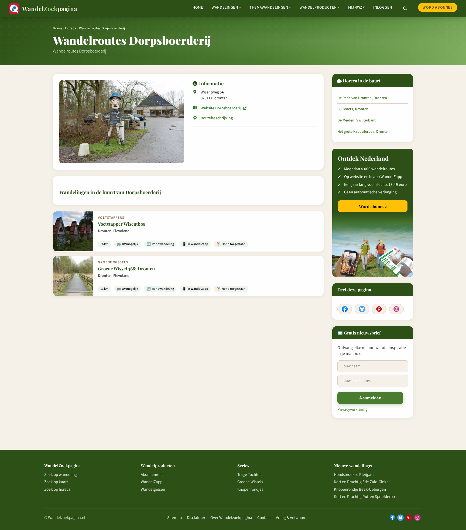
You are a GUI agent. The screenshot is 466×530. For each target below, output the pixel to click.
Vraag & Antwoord (291, 518)
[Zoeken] (405, 8)
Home (198, 7)
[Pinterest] (379, 309)
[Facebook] (344, 309)
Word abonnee (438, 7)
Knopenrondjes (250, 489)
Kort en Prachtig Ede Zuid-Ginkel (362, 482)
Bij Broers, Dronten (352, 109)
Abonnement (152, 474)
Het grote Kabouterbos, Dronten (363, 131)
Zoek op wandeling (60, 474)
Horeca (70, 28)
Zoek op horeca (57, 489)
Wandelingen (226, 7)
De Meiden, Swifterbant (356, 120)
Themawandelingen (270, 7)
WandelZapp (151, 482)
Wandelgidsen (153, 489)
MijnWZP (356, 7)
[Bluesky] (362, 309)
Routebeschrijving (217, 118)
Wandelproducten (320, 7)
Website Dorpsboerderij (221, 108)
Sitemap (174, 518)
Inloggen (382, 7)
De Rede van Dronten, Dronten (362, 98)
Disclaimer (196, 518)
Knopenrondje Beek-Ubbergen (360, 489)
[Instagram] (396, 309)
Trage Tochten (249, 474)
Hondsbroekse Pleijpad (354, 474)
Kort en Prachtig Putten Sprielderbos (365, 497)
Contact (264, 518)
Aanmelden (370, 398)
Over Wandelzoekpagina (231, 518)
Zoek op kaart (56, 482)
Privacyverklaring (352, 409)
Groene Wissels (250, 482)
